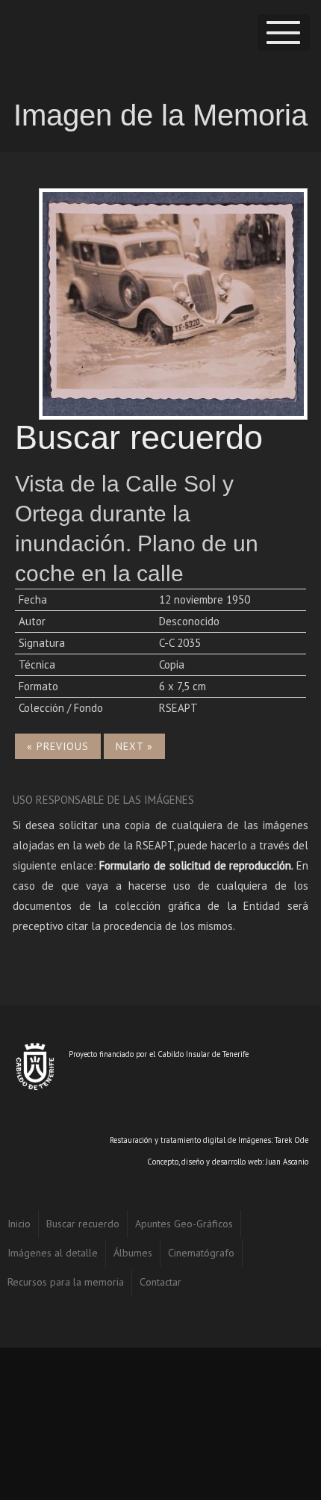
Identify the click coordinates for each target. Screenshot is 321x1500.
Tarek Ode (291, 1140)
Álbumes (132, 1252)
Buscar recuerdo (82, 1223)
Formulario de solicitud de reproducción (195, 865)
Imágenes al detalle (52, 1252)
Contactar (160, 1282)
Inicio (19, 1223)
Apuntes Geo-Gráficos (184, 1223)
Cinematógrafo (201, 1252)
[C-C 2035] (173, 302)
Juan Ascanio (287, 1161)
